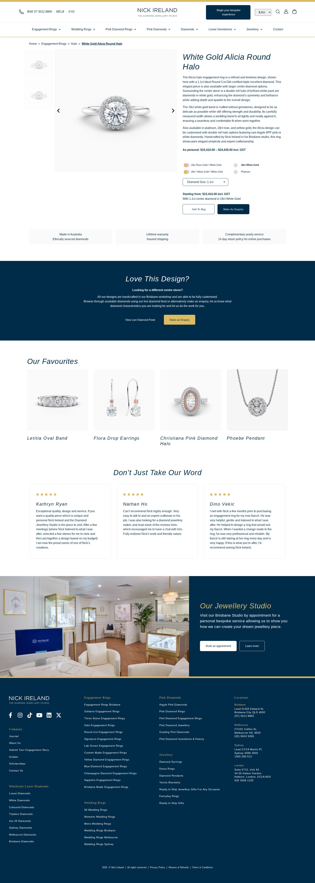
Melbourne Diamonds (22, 834)
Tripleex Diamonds (21, 814)
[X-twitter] (58, 715)
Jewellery (252, 29)
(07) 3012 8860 (244, 715)
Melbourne (241, 724)
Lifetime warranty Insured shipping (157, 237)
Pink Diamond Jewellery (174, 725)
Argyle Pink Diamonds (173, 704)
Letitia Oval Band (47, 438)
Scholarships (17, 763)
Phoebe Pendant (246, 438)
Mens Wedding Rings (97, 823)
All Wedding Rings (95, 809)
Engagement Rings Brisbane (102, 704)
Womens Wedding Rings (99, 816)
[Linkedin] (49, 715)
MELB (60, 11)
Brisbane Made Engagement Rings (106, 786)
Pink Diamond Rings (119, 29)
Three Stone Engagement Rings (104, 718)
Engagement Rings (44, 29)
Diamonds (187, 29)
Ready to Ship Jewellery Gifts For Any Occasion (189, 789)
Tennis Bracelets (169, 782)
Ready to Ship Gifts (171, 803)
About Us (15, 742)
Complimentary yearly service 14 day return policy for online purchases (244, 237)
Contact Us (16, 770)
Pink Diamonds (157, 29)
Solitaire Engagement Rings (102, 711)
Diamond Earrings (170, 761)
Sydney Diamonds (20, 827)
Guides (13, 756)
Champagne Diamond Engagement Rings (110, 773)
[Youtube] (39, 715)
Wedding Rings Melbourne (101, 837)
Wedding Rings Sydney (99, 844)
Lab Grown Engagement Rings (103, 745)
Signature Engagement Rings (102, 738)
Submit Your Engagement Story (29, 749)
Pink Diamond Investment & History (181, 738)
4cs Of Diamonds (20, 820)
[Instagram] (20, 715)
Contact (278, 29)
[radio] (207, 165)
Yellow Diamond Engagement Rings (106, 759)
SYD (71, 11)
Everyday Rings (169, 796)
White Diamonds (19, 800)
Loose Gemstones (220, 29)
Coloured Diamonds (21, 807)
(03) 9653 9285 (244, 736)
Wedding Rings (81, 29)
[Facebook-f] (10, 715)
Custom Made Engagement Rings (105, 752)
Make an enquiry (233, 209)
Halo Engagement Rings (99, 725)
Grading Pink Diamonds (174, 732)
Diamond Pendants (171, 775)
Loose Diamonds (19, 793)
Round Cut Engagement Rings (103, 732)
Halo (74, 43)
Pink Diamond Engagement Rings (180, 718)
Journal (14, 736)
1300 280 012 (243, 756)
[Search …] (278, 12)
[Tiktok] (29, 715)
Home (33, 43)
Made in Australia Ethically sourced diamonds (70, 237)
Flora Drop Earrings (117, 438)
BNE (39, 11)
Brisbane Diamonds (21, 841)
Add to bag (199, 209)
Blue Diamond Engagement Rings (105, 766)
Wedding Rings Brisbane (99, 830)
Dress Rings (167, 768)
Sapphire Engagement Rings (102, 780)
